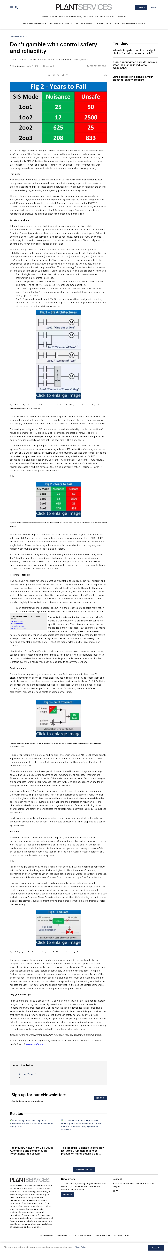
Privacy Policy (80, 1247)
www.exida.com (17, 621)
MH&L (127, 1236)
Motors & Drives (84, 23)
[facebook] (49, 75)
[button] (12, 7)
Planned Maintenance (61, 23)
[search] (16, 7)
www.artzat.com (34, 1044)
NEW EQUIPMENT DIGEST (82, 1236)
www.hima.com (17, 624)
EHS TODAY (117, 1236)
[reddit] (62, 75)
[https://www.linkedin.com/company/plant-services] (114, 1190)
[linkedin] (54, 75)
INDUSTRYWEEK (63, 1236)
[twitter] (58, 75)
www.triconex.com (18, 626)
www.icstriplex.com (18, 628)
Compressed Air (103, 23)
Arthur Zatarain (17, 66)
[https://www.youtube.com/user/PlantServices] (117, 1190)
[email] (67, 75)
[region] (84, 1248)
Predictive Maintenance (34, 23)
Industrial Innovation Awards (130, 23)
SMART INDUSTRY (102, 1236)
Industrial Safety (18, 37)
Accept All (156, 1248)
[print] (105, 75)
